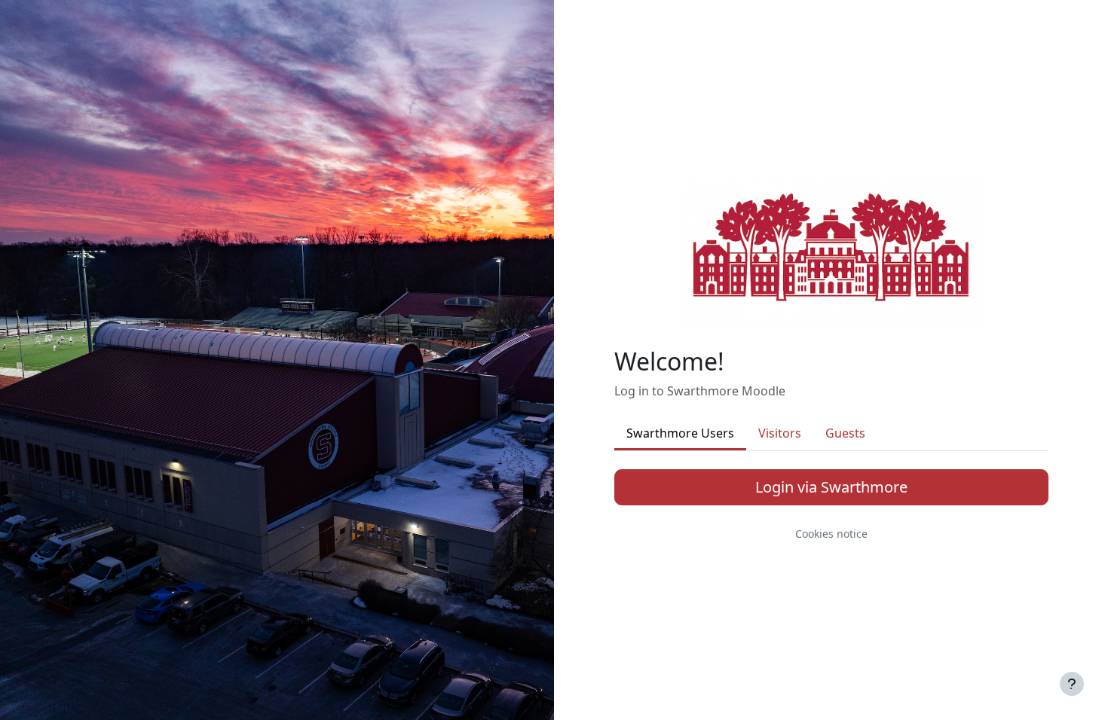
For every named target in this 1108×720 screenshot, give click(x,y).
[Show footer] (1072, 684)
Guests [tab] (845, 433)
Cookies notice (831, 533)
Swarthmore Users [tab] (680, 433)
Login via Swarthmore (831, 487)
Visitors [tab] (779, 433)
